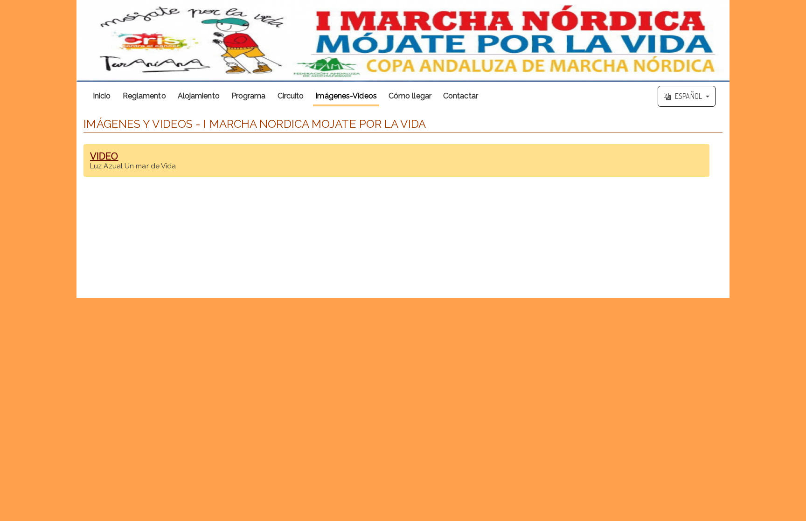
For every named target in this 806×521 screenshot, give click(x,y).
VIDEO (104, 156)
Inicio (102, 95)
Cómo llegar (410, 95)
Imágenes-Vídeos (346, 95)
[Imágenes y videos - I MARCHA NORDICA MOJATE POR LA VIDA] (403, 41)
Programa (248, 95)
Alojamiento (199, 95)
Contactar (460, 95)
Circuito (291, 95)
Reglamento (144, 95)
